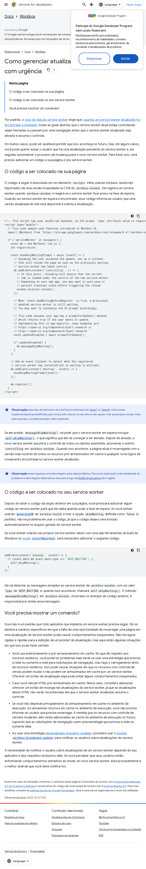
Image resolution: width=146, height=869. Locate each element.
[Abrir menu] (6, 4)
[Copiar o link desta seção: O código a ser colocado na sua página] (90, 172)
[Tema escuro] (132, 216)
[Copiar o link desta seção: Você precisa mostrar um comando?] (83, 613)
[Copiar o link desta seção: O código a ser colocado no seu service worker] (107, 492)
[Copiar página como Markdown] (48, 69)
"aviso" (93, 409)
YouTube (104, 823)
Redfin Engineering (89, 478)
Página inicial (12, 51)
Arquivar (57, 829)
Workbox (27, 16)
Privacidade (37, 851)
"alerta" (105, 409)
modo (38, 538)
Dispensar (94, 59)
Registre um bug (14, 817)
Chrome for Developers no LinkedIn (120, 829)
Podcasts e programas (65, 835)
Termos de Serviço (16, 851)
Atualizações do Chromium (68, 817)
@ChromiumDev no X (112, 817)
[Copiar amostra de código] (138, 216)
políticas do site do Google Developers (52, 790)
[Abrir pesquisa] (84, 4)
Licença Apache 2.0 (115, 786)
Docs (9, 16)
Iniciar (126, 59)
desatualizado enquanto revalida (68, 733)
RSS (101, 835)
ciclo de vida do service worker (46, 120)
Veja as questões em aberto (21, 823)
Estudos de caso (61, 823)
